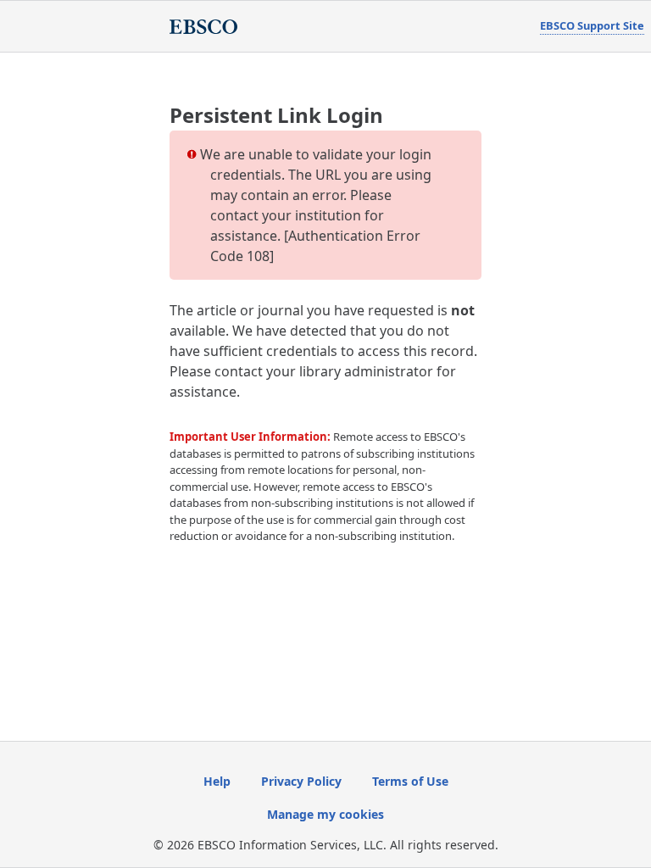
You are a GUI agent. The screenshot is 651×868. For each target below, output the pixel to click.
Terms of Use (410, 781)
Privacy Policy (301, 781)
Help (217, 781)
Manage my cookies (325, 814)
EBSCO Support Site (592, 25)
